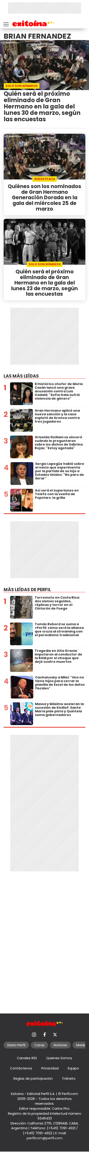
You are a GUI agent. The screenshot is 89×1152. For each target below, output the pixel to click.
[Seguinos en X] (55, 1034)
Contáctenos (21, 1068)
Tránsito (69, 1078)
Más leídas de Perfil (27, 590)
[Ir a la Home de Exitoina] (33, 24)
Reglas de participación (33, 1078)
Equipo (73, 1068)
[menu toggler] (5, 23)
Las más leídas (21, 376)
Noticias (60, 1045)
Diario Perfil (16, 1045)
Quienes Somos (59, 1058)
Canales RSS (27, 1058)
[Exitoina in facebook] (44, 1034)
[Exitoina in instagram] (34, 1034)
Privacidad (50, 1068)
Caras (39, 1045)
